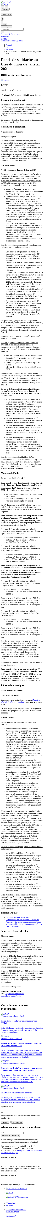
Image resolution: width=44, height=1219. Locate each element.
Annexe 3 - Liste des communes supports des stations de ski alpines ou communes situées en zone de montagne (24, 924)
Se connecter (6, 14)
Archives (9, 49)
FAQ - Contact (11, 1203)
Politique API (11, 1216)
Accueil (9, 45)
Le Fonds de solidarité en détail (18, 917)
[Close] (2, 1112)
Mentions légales (12, 1212)
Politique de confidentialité (16, 1210)
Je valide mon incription (10, 1135)
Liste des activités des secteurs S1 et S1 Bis (22, 920)
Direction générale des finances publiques (20, 701)
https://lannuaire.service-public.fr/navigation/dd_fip (12, 995)
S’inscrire (5, 9)
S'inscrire (5, 1122)
